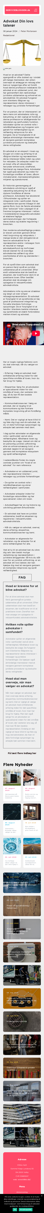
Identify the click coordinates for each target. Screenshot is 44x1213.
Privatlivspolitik (25, 1209)
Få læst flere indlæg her (22, 753)
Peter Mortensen (29, 31)
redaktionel (9, 35)
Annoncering (22, 1192)
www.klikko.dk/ (24, 1180)
